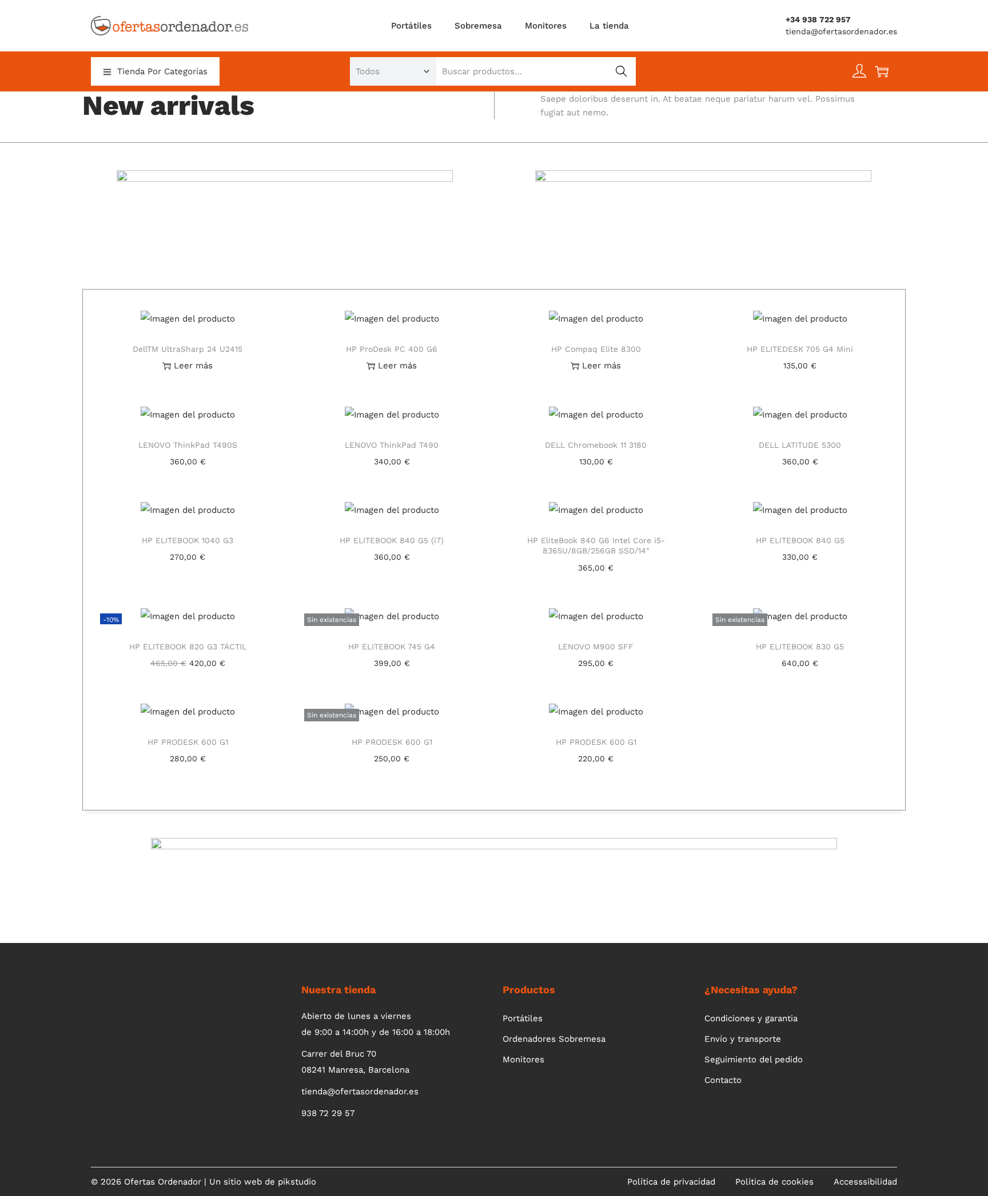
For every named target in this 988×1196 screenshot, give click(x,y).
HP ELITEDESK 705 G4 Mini (800, 349)
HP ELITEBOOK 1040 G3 (187, 540)
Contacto (723, 1080)
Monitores (523, 1059)
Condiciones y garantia (751, 1018)
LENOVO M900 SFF (596, 646)
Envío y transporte (742, 1039)
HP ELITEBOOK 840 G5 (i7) (392, 540)
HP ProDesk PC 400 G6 (391, 349)
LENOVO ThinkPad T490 (392, 444)
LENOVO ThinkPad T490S (187, 444)
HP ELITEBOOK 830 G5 (800, 646)
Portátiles (523, 1018)
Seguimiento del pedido (753, 1059)
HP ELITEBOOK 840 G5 (800, 540)
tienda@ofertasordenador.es (841, 31)
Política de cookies (774, 1182)
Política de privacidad (671, 1182)
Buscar (621, 71)
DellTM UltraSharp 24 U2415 (187, 349)
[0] (882, 71)
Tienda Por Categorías (162, 71)
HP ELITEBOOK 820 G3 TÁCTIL (187, 646)
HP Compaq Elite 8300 (596, 349)
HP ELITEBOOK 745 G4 (391, 646)
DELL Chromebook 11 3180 (596, 444)
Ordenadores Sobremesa (554, 1039)
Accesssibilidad (865, 1182)
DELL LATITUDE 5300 (800, 444)
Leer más (193, 365)
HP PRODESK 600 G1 (188, 742)
